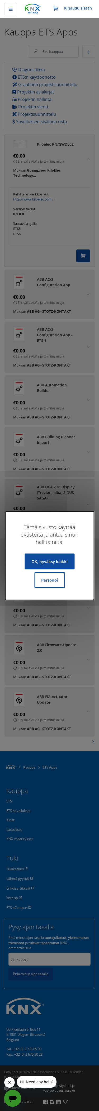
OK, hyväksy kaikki (49, 561)
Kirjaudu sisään (78, 8)
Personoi (49, 580)
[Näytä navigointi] (10, 9)
